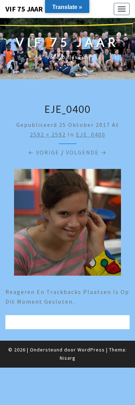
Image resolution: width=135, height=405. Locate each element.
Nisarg (68, 358)
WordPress (91, 349)
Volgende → (86, 152)
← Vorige (43, 152)
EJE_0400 (90, 134)
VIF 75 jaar (24, 8)
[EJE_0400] (67, 224)
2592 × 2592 (48, 134)
